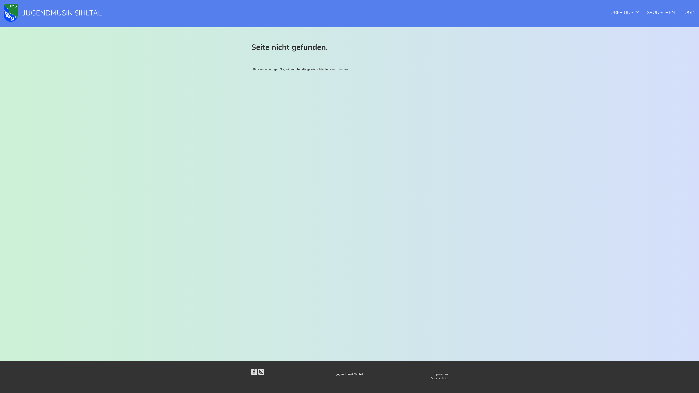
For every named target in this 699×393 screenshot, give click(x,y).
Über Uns (622, 12)
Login (689, 12)
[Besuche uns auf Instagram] (261, 372)
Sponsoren (661, 12)
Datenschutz (439, 378)
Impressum (440, 374)
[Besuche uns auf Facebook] (254, 372)
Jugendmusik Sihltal (61, 12)
